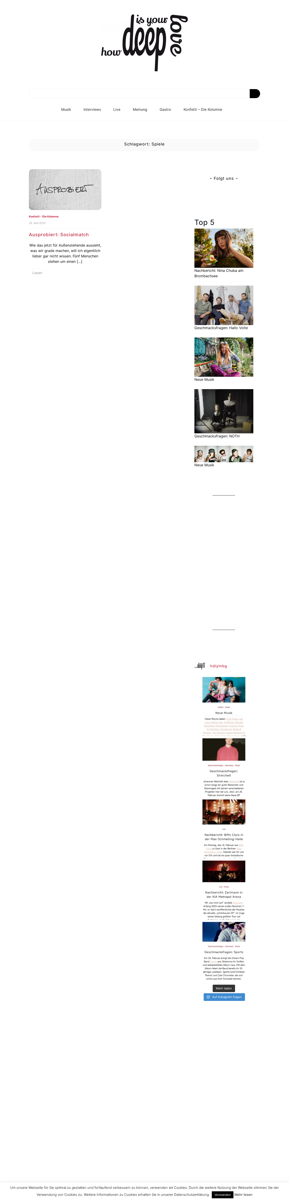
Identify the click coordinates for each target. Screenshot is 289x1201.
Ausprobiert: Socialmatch (59, 234)
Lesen (37, 272)
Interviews (92, 109)
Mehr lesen (243, 1194)
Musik (66, 109)
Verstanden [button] (222, 1194)
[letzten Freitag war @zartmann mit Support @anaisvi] (223, 890)
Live (116, 109)
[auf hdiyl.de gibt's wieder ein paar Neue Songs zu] (223, 706)
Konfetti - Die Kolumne (43, 216)
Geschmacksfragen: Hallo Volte (221, 328)
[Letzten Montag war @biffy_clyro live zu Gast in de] (223, 828)
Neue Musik (204, 379)
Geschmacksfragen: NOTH (217, 436)
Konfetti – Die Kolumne (203, 109)
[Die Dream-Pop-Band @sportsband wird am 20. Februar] (223, 951)
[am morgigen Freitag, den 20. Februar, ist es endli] (223, 767)
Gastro (165, 109)
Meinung (140, 109)
